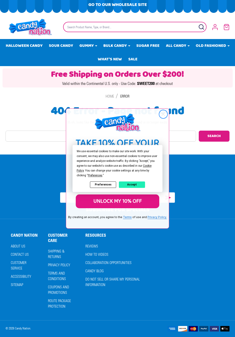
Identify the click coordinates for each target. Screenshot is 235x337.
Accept (132, 184)
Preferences (103, 184)
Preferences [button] (95, 175)
